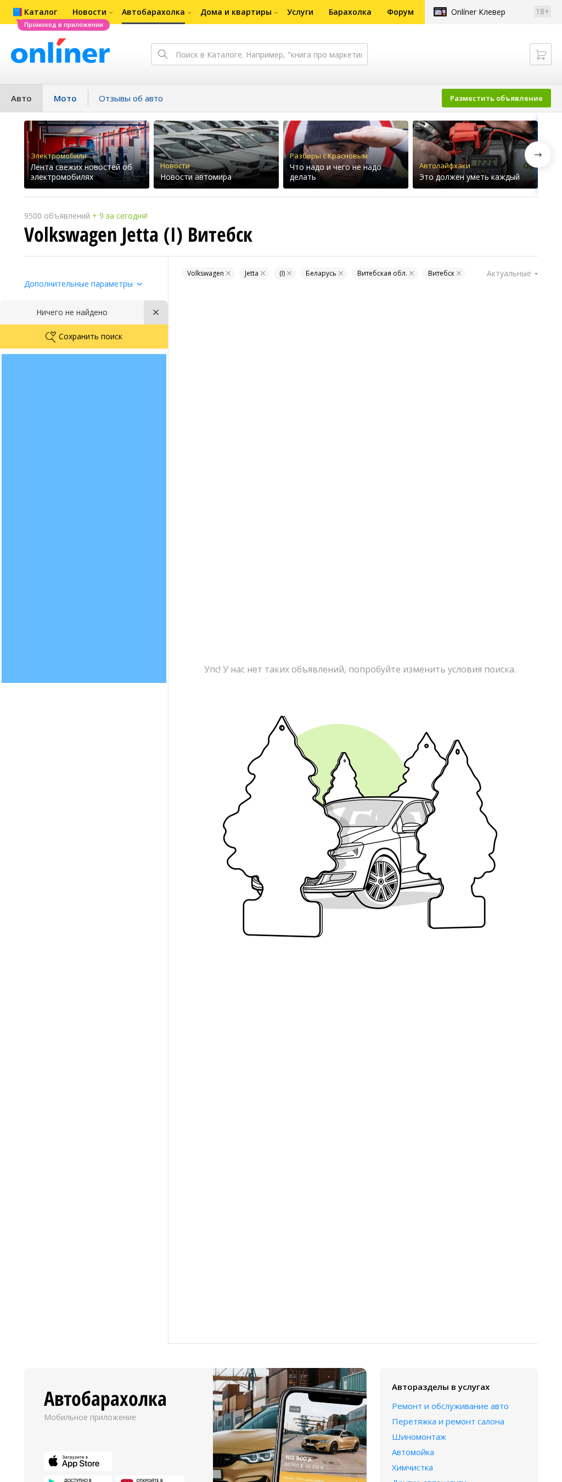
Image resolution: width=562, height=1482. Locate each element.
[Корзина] (541, 54)
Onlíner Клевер (478, 12)
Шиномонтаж (419, 1436)
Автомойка (413, 1451)
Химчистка (412, 1467)
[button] (538, 154)
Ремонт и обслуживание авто (450, 1405)
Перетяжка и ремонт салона (448, 1421)
